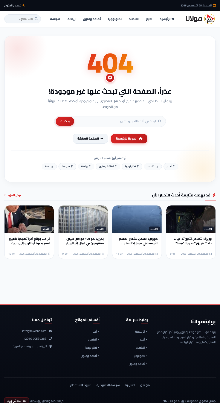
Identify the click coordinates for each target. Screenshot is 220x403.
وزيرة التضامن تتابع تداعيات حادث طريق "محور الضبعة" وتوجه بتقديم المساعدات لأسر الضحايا (193, 245)
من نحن (145, 385)
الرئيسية (140, 331)
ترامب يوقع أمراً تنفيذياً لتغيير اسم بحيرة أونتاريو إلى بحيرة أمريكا (29, 243)
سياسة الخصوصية (108, 385)
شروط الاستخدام (80, 385)
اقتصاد (140, 347)
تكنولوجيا (139, 356)
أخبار (142, 339)
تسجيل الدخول (12, 5)
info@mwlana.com (34, 331)
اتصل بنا (130, 385)
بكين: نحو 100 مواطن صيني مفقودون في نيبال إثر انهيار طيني (85, 243)
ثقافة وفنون (137, 364)
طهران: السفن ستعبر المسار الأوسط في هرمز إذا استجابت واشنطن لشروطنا (138, 243)
